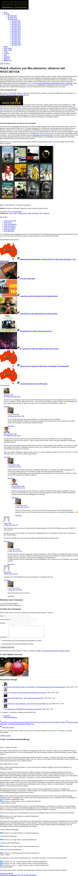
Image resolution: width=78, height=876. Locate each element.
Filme (10, 213)
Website (2, 623)
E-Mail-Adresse (5, 619)
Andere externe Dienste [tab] (7, 818)
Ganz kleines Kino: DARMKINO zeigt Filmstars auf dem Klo (22, 709)
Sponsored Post (22, 213)
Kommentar (4, 637)
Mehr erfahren (6, 735)
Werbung (7, 63)
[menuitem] (41, 12)
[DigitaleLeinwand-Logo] (14, 9)
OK (1, 735)
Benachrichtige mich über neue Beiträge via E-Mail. (17, 644)
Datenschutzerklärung (6, 873)
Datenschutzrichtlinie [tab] (6, 867)
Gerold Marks (17, 211)
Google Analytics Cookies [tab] (8, 803)
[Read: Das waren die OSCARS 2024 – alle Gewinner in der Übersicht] (5, 696)
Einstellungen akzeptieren (7, 875)
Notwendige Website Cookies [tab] (9, 764)
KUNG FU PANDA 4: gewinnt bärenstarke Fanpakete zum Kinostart (25, 692)
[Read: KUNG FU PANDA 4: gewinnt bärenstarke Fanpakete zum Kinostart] (5, 691)
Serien (15, 213)
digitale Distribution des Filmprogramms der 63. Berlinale (54, 83)
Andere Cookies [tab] (5, 855)
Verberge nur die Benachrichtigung (25, 875)
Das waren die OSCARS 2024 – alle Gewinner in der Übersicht (23, 698)
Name (2, 616)
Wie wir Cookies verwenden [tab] (8, 747)
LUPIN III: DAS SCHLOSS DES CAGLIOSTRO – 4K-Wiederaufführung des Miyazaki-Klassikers (34, 687)
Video (2, 63)
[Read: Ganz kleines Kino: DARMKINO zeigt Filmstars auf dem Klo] (5, 707)
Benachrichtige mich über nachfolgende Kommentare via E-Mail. (21, 640)
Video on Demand (33, 213)
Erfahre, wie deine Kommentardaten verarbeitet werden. (53, 651)
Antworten (7, 406)
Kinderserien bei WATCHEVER (42, 135)
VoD (40, 213)
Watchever (46, 213)
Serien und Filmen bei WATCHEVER (17, 95)
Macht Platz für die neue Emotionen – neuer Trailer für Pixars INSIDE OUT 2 (27, 703)
